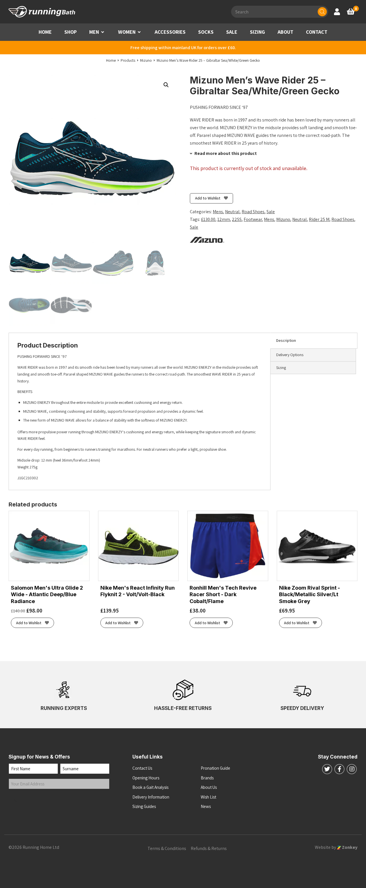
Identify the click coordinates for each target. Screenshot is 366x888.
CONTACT (316, 32)
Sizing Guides (144, 806)
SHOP (70, 32)
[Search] (322, 11)
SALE (231, 32)
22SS (237, 219)
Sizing (281, 367)
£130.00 (208, 219)
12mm (223, 219)
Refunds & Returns (209, 848)
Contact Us (142, 768)
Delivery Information (150, 797)
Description (286, 340)
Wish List (208, 797)
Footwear (253, 219)
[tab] (313, 341)
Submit (21, 800)
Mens (218, 212)
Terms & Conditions (167, 848)
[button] (103, 32)
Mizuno (283, 219)
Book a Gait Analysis (150, 787)
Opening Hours (145, 778)
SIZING (257, 32)
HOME (45, 32)
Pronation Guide (215, 768)
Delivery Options (289, 354)
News (206, 806)
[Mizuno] (207, 239)
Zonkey (349, 847)
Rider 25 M (319, 219)
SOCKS (206, 32)
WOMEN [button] (127, 32)
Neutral (232, 212)
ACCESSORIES (170, 32)
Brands (207, 778)
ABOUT (285, 32)
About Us (209, 787)
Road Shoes (253, 212)
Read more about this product (225, 153)
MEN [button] (94, 32)
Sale (270, 212)
